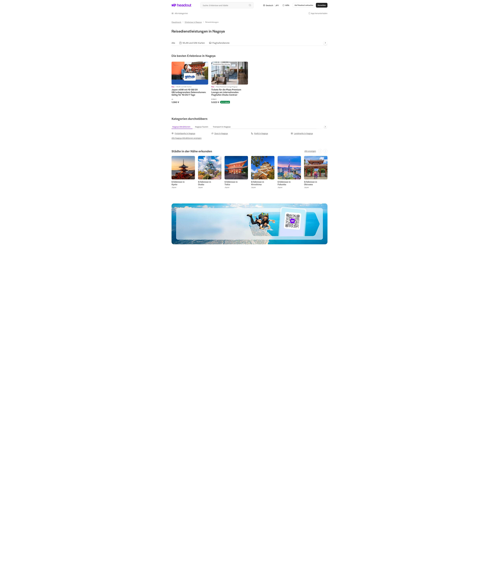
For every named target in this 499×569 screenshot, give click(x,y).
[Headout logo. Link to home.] (181, 5)
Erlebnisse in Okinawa (310, 183)
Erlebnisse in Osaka (204, 183)
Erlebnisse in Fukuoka (284, 183)
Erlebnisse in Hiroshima (257, 183)
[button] (180, 13)
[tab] (173, 43)
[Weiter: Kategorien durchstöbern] (325, 126)
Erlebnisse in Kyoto (178, 183)
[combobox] (227, 5)
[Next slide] (325, 43)
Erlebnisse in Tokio (231, 183)
